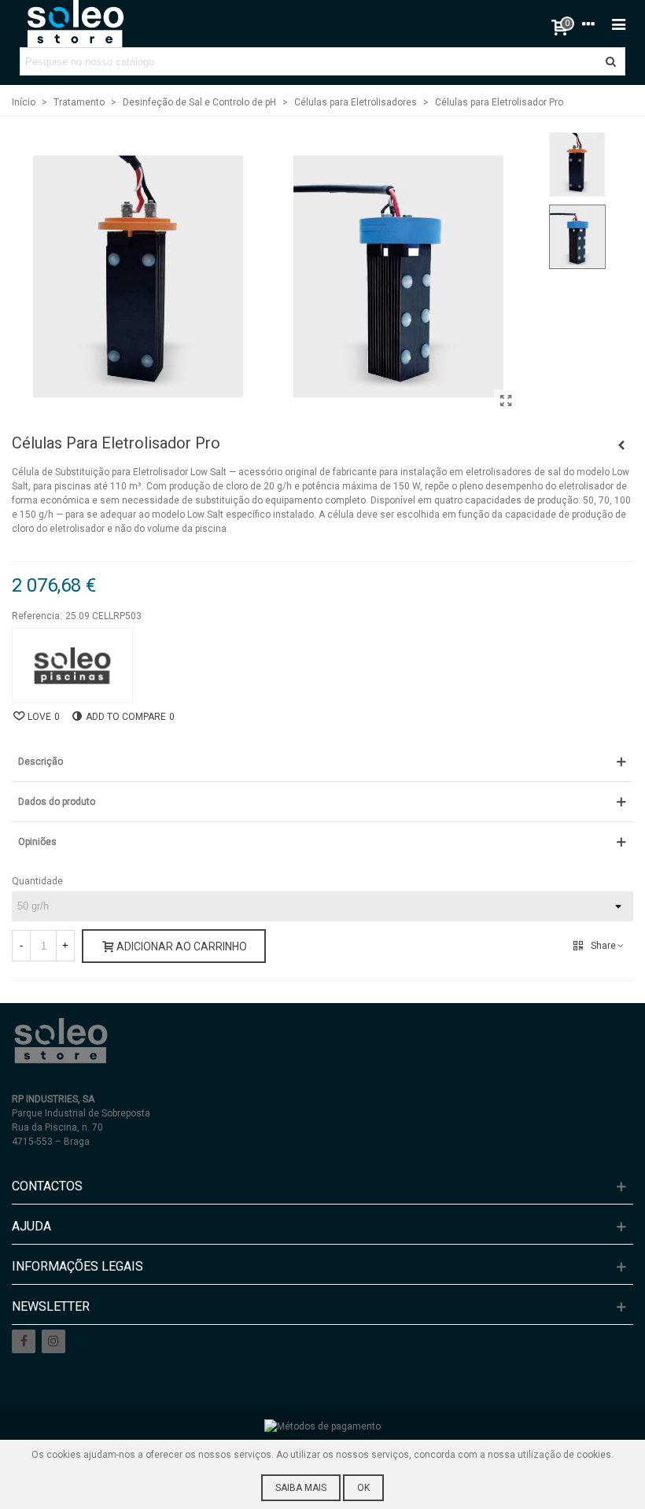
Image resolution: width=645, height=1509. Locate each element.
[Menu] (618, 24)
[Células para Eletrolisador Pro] (506, 401)
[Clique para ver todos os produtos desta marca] (72, 665)
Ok (363, 1487)
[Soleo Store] (75, 23)
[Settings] (588, 24)
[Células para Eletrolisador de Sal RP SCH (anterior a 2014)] (621, 445)
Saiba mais (300, 1487)
